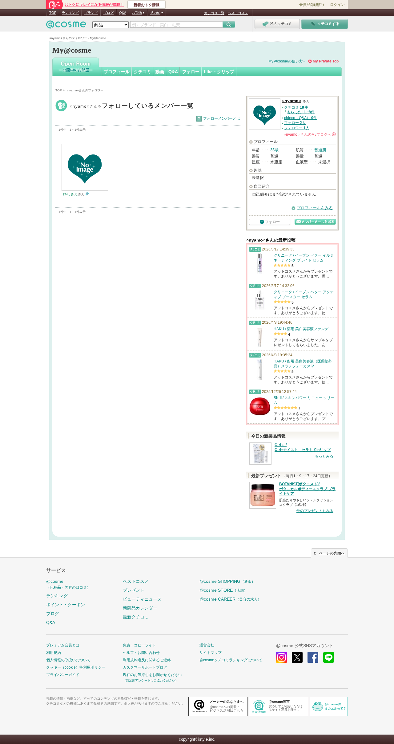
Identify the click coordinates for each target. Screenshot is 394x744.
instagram (281, 657)
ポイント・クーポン (65, 604)
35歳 (274, 150)
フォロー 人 (295, 123)
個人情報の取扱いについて (68, 660)
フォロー (190, 71)
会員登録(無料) (311, 4)
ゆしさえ (70, 194)
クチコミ (142, 71)
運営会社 (206, 645)
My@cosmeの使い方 (285, 61)
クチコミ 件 (296, 107)
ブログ (108, 12)
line (328, 657)
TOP (52, 12)
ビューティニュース (142, 599)
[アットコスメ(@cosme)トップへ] (66, 26)
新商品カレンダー (140, 608)
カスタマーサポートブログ (145, 667)
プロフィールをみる (315, 208)
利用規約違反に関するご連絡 (147, 660)
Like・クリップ (219, 71)
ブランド (91, 12)
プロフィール (117, 71)
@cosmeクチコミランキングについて (230, 660)
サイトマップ (210, 652)
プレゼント (133, 590)
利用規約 (53, 652)
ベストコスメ (238, 13)
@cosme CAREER (230, 599)
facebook (313, 657)
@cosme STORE (223, 590)
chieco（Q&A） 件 (300, 118)
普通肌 (320, 150)
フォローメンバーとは (221, 118)
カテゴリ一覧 (214, 13)
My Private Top (326, 61)
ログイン (337, 4)
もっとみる (324, 456)
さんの (309, 134)
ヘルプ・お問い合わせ (141, 652)
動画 (159, 71)
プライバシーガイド (62, 675)
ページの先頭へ (332, 553)
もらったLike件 (301, 112)
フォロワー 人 (296, 128)
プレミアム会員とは (62, 645)
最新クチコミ (136, 616)
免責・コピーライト (139, 645)
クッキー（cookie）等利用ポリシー (75, 667)
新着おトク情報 (146, 5)
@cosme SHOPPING (227, 581)
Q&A (122, 12)
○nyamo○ (132, 106)
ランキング (70, 12)
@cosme (68, 584)
